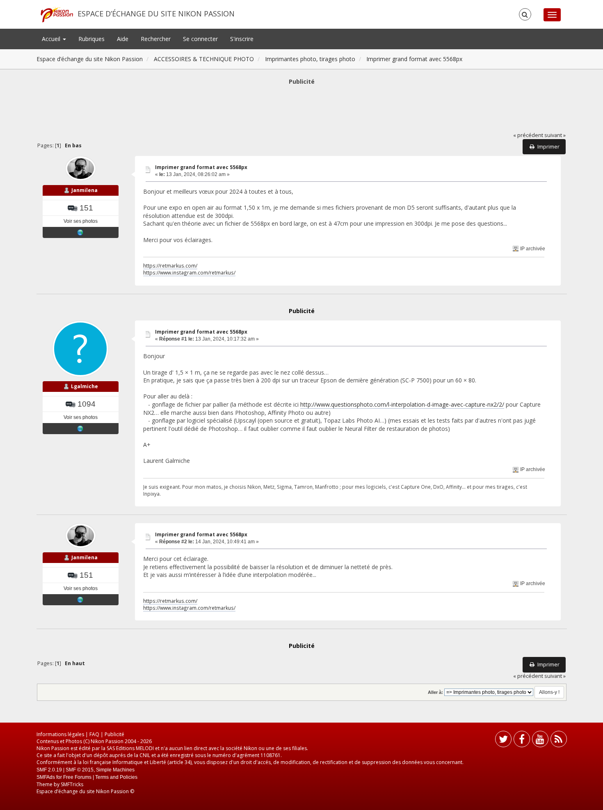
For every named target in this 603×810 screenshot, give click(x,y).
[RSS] (558, 740)
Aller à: (435, 692)
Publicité (114, 734)
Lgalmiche (84, 386)
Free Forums (77, 777)
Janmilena (84, 190)
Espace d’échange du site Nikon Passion (156, 13)
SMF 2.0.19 (49, 770)
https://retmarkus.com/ (170, 265)
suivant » (555, 135)
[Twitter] (503, 740)
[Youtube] (540, 740)
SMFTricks (72, 784)
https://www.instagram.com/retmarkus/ (189, 272)
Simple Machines (115, 770)
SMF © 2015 (80, 770)
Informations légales (60, 734)
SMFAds (46, 777)
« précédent (528, 135)
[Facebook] (522, 740)
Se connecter (200, 39)
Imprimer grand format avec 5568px (201, 167)
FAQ (94, 734)
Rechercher (156, 39)
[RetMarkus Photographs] (80, 232)
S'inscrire (242, 39)
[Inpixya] (80, 428)
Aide (122, 39)
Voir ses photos (81, 221)
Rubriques (91, 39)
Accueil (52, 39)
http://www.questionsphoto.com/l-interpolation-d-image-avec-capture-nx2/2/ (402, 404)
